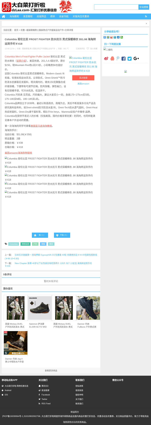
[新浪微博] (106, 58)
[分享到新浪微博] (111, 37)
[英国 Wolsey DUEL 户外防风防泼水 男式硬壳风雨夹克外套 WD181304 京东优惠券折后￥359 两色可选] (64, 308)
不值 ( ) (63, 235)
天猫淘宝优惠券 (81, 16)
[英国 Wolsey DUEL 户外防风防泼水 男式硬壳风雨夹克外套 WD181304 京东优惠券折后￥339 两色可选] (16, 308)
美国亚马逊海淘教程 (41, 126)
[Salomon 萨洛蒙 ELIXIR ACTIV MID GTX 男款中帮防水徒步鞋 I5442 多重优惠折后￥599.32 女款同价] (40, 308)
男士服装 (39, 30)
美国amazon (83, 83)
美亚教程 (28, 16)
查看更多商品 (51, 370)
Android (8, 390)
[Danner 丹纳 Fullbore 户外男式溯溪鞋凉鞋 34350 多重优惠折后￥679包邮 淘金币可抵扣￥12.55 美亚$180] (88, 308)
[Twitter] (130, 59)
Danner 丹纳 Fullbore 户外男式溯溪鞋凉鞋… (87, 325)
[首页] (5, 16)
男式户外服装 (49, 30)
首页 (16, 30)
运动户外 (59, 30)
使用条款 (79, 390)
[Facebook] (123, 59)
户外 (35, 244)
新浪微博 (45, 390)
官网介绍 (21, 61)
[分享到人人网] (118, 37)
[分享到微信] (121, 37)
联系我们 (79, 403)
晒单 (52, 16)
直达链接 (83, 78)
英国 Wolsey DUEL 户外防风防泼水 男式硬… (14, 325)
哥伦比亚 (25, 244)
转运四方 (75, 412)
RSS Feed (46, 403)
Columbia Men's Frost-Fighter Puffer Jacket (27, 56)
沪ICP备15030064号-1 (12, 416)
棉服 (43, 244)
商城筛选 (41, 16)
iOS (6, 395)
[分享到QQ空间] (108, 37)
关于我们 (79, 399)
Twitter (44, 399)
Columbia (14, 244)
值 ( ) (41, 235)
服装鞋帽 (31, 30)
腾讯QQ (45, 386)
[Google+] (136, 58)
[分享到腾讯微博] (115, 37)
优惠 (23, 30)
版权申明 (79, 395)
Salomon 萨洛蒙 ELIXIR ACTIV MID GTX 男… (38, 325)
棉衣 (51, 244)
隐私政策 (79, 386)
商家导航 (64, 16)
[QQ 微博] (117, 58)
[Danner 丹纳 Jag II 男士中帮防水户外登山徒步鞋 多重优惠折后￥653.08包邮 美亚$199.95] (16, 343)
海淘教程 (14, 16)
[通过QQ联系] (112, 58)
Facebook (46, 395)
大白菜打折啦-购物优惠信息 (16, 386)
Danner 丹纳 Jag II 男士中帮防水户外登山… (14, 360)
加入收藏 (93, 49)
